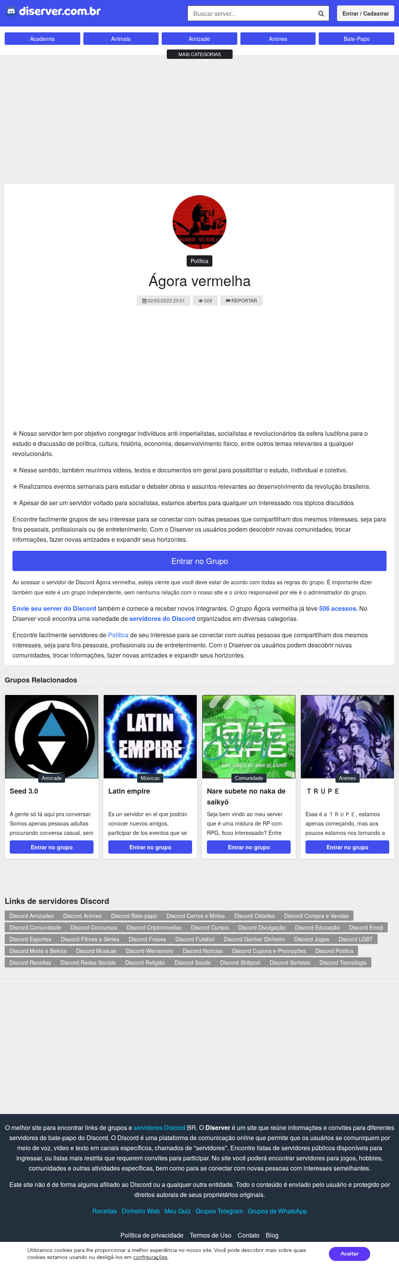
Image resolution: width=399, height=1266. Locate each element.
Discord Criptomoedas (154, 927)
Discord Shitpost (240, 962)
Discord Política (334, 951)
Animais (121, 38)
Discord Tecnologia (343, 962)
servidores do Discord (162, 618)
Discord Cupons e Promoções (269, 951)
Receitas (104, 1210)
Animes (278, 38)
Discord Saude (193, 962)
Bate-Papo (357, 38)
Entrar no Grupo (199, 560)
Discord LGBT (356, 939)
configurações (150, 1257)
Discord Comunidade (35, 927)
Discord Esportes (30, 939)
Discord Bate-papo (134, 915)
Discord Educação (317, 927)
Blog (272, 1235)
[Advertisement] (199, 117)
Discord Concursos (94, 927)
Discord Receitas (30, 962)
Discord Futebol (194, 939)
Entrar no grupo (52, 847)
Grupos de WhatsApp (277, 1210)
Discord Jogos (311, 939)
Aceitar (349, 1253)
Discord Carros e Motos (195, 915)
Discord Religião (145, 962)
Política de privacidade (152, 1235)
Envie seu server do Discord (54, 608)
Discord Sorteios (290, 962)
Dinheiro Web (141, 1210)
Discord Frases (147, 939)
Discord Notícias (203, 951)
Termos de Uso (210, 1235)
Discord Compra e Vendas (316, 915)
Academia (42, 38)
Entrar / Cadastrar (366, 13)
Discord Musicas (96, 951)
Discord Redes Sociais (88, 962)
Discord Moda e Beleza (38, 951)
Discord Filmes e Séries (90, 939)
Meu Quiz (177, 1210)
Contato (249, 1235)
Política (199, 261)
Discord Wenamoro (149, 951)
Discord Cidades (254, 915)
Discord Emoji (366, 927)
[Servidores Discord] (53, 10)
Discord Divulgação (262, 927)
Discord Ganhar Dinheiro (254, 939)
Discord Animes (82, 915)
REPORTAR (244, 300)
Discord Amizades (31, 915)
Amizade (199, 38)
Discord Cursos (210, 927)
